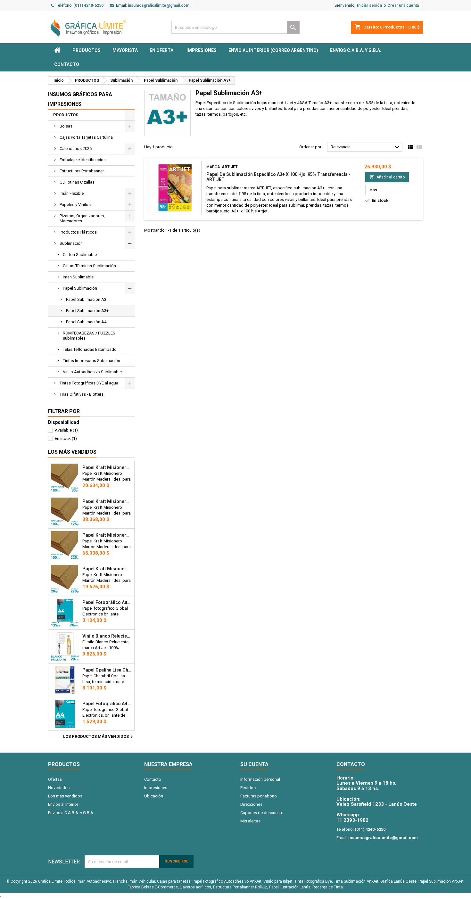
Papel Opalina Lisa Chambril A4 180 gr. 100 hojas (107, 670)
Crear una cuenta (403, 5)
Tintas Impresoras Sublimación (91, 360)
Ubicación (153, 796)
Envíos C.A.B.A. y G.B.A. (355, 50)
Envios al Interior (63, 804)
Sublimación (71, 243)
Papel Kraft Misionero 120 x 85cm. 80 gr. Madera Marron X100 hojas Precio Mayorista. (107, 467)
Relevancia (366, 147)
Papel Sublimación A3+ (87, 310)
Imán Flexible (72, 193)
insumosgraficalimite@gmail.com (158, 5)
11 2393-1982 (352, 820)
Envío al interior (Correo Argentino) (273, 50)
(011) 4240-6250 (88, 5)
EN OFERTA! (162, 50)
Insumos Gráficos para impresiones (80, 99)
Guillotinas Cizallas (77, 182)
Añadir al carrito (387, 177)
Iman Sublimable (78, 277)
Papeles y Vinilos (75, 204)
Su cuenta (254, 764)
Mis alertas (250, 821)
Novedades (59, 787)
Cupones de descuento (262, 812)
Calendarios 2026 (76, 148)
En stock (66, 438)
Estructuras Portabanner (82, 171)
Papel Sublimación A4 (86, 321)
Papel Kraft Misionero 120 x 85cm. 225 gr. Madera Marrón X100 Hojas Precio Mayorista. (107, 535)
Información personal (260, 779)
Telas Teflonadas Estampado (90, 349)
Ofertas (55, 779)
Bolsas (66, 126)
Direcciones (251, 804)
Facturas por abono (258, 796)
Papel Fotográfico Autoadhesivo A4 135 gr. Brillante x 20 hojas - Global (107, 602)
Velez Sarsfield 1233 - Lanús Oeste (376, 804)
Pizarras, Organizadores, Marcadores (82, 218)
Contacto (66, 64)
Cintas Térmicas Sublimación (89, 265)
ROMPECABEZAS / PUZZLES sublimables (89, 336)
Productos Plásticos (78, 232)
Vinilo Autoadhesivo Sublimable (92, 371)
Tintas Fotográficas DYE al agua (89, 383)
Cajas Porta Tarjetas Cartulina (86, 137)
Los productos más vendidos (99, 737)
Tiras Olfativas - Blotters (81, 394)
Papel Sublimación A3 (86, 299)
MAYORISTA (125, 50)
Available (66, 430)
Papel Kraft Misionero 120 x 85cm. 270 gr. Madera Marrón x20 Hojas (107, 569)
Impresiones (201, 50)
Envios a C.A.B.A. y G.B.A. (71, 812)
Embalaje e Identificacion (83, 159)
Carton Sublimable (80, 254)
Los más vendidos (72, 452)
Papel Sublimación (80, 288)
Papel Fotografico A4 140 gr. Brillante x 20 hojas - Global (107, 703)
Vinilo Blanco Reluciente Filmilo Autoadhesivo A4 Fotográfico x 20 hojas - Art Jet (107, 636)
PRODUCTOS (86, 50)
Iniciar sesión (369, 5)
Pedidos (248, 787)
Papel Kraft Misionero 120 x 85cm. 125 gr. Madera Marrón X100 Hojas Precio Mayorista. (107, 501)
